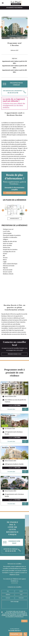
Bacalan (15, 45)
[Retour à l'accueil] (16, 3)
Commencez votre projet (11, 542)
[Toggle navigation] (2, 3)
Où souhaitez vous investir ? (14, 7)
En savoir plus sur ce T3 (14, 218)
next (27, 27)
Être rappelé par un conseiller (13, 84)
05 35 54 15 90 (14, 583)
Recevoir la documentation (14, 193)
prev (1, 27)
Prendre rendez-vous (14, 354)
